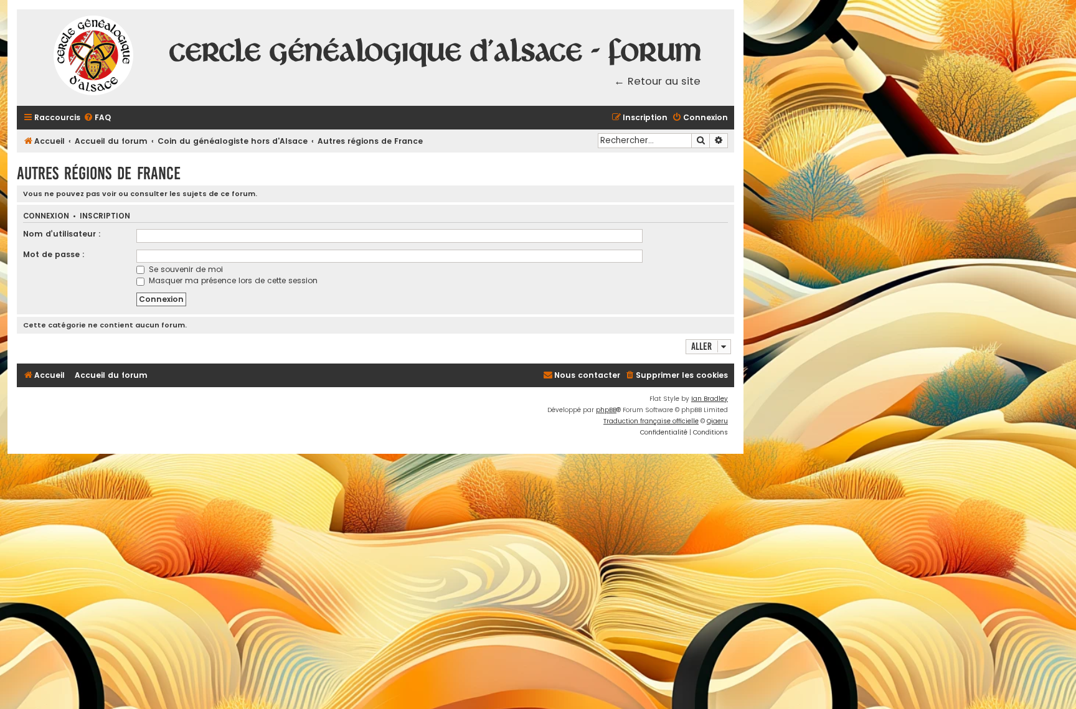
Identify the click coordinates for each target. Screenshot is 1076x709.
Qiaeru (717, 421)
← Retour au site (657, 81)
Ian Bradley (709, 398)
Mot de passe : (54, 254)
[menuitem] (97, 118)
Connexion (46, 216)
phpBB (606, 410)
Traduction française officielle (651, 421)
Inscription (105, 216)
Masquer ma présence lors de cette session (232, 280)
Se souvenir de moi (184, 269)
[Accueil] (94, 57)
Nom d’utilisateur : (62, 233)
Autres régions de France (99, 173)
